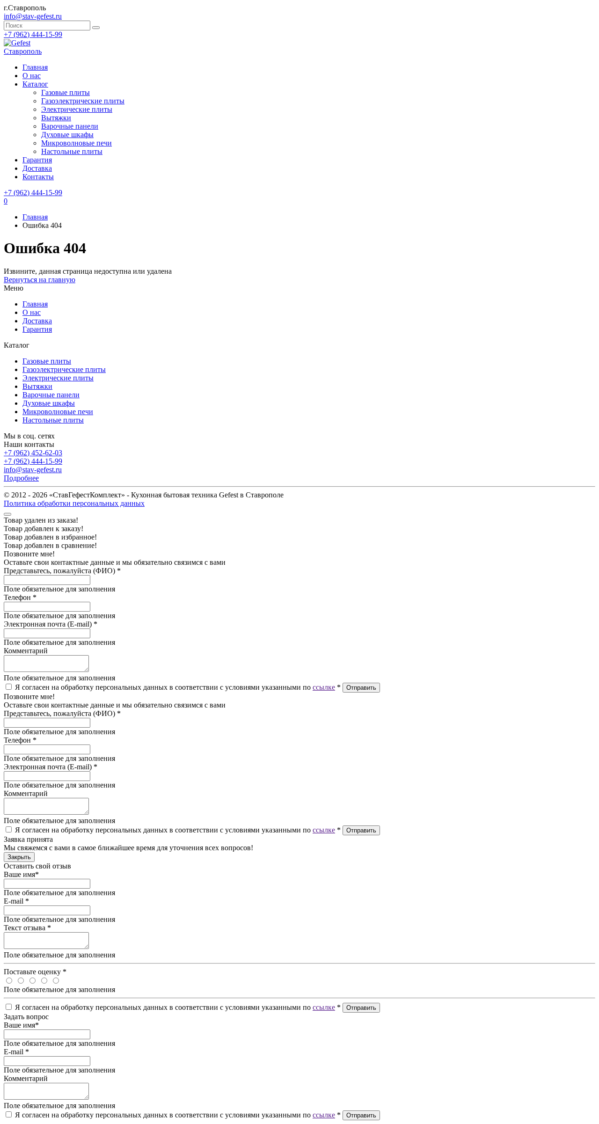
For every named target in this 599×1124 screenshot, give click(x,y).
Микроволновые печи (76, 143)
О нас (31, 76)
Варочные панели (69, 126)
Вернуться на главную (39, 280)
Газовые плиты (65, 92)
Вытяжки (56, 118)
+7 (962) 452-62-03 (33, 453)
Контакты (38, 177)
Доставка (37, 168)
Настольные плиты (71, 151)
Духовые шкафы (67, 135)
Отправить (361, 687)
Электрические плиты (76, 109)
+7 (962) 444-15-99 (33, 34)
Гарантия (37, 160)
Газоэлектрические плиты (82, 101)
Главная (35, 217)
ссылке (324, 687)
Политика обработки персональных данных (74, 503)
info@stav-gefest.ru (33, 470)
